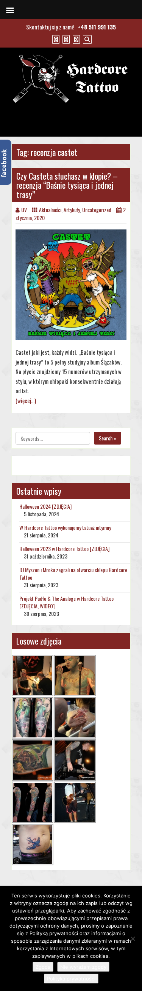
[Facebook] (54, 39)
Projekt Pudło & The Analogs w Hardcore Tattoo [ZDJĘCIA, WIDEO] (66, 602)
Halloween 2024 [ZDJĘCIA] (45, 506)
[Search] (86, 39)
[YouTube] (65, 39)
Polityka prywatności (71, 979)
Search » (107, 438)
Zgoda (43, 967)
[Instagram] (75, 39)
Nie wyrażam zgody (83, 967)
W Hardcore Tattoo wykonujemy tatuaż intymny (65, 527)
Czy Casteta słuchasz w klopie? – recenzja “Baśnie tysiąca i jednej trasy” (67, 185)
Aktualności (50, 210)
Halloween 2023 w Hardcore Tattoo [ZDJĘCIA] (64, 548)
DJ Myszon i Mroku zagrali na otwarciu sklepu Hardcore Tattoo (73, 573)
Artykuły (72, 210)
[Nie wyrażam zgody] (132, 938)
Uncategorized (96, 210)
